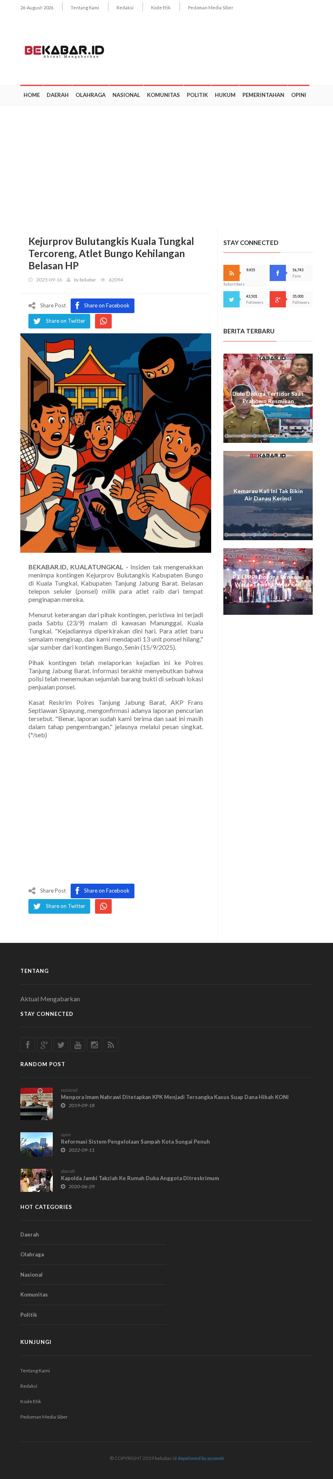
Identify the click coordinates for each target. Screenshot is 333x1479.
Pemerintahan (263, 95)
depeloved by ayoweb (200, 1458)
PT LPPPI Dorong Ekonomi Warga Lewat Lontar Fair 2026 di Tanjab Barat (268, 584)
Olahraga (91, 95)
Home (32, 95)
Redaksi (125, 7)
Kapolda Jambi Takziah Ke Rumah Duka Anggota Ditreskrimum (140, 1178)
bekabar (88, 280)
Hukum (225, 95)
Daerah (58, 95)
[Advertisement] (166, 166)
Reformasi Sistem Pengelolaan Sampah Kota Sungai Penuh (135, 1141)
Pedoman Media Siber (211, 7)
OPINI (298, 95)
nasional (69, 1090)
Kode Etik (161, 7)
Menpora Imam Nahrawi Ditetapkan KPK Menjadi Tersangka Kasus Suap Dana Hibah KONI (175, 1097)
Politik (197, 95)
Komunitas (163, 95)
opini (66, 1134)
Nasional (126, 95)
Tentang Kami (85, 7)
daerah (68, 1171)
